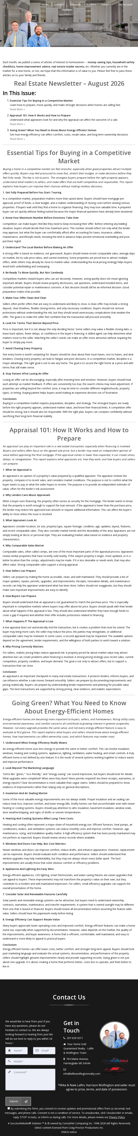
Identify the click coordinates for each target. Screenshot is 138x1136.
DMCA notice (69, 1132)
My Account (125, 4)
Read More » (17, 109)
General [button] (74, 4)
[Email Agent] (6, 4)
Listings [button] (58, 4)
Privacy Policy (117, 1117)
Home (45, 4)
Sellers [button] (105, 4)
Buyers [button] (90, 4)
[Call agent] (11, 4)
